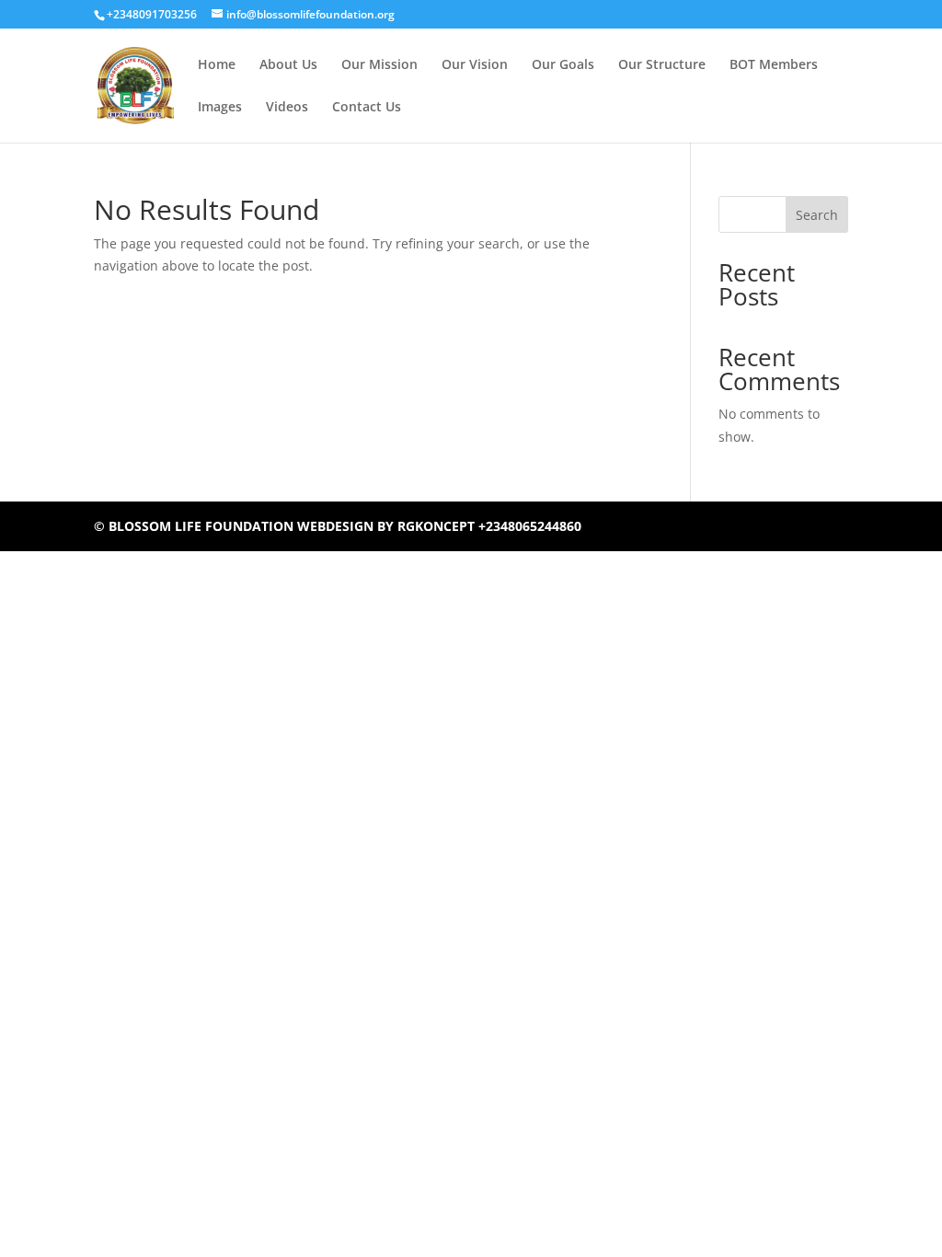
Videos (287, 107)
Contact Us (366, 107)
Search (817, 215)
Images (220, 107)
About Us (288, 65)
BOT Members (773, 65)
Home (217, 65)
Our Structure (662, 65)
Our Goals (563, 65)
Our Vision (475, 65)
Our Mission (379, 65)
